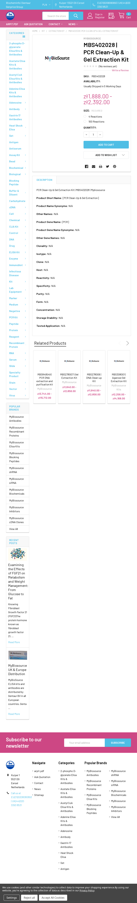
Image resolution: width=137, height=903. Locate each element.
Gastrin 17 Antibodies (15, 117)
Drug (12, 245)
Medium (13, 304)
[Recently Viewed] (113, 16)
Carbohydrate (17, 200)
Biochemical (16, 167)
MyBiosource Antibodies (16, 418)
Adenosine (15, 102)
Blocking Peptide (14, 182)
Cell (11, 213)
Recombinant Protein (16, 344)
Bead (12, 161)
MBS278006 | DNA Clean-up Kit (94, 378)
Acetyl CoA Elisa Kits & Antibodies (15, 78)
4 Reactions (95, 116)
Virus (12, 395)
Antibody (14, 109)
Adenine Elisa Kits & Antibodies (17, 92)
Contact (54, 24)
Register (100, 17)
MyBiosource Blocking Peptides (16, 457)
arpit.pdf (12, 24)
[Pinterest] (115, 166)
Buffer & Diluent (14, 192)
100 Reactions (96, 121)
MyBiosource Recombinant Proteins (16, 431)
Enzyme (13, 258)
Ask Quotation (33, 24)
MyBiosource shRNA (16, 469)
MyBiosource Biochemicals (16, 491)
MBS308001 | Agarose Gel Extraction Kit (119, 378)
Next (127, 343)
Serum (13, 359)
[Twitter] (108, 166)
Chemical (14, 220)
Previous (120, 343)
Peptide (14, 323)
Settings (12, 898)
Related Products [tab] (50, 342)
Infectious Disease (15, 273)
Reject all (29, 898)
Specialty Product (14, 374)
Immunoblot (16, 265)
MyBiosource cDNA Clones (16, 520)
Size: (93, 110)
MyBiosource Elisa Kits (16, 444)
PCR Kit (13, 317)
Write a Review (120, 70)
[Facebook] (87, 166)
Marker (13, 298)
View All (13, 528)
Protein (13, 330)
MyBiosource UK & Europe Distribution (17, 669)
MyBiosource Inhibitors (16, 509)
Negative (14, 310)
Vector (13, 388)
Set (11, 135)
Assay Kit (14, 154)
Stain (12, 382)
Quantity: (90, 127)
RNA (11, 353)
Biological (15, 174)
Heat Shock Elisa (16, 127)
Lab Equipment (15, 290)
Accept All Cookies (53, 898)
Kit (11, 281)
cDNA (12, 207)
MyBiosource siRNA (16, 480)
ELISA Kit (14, 252)
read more (14, 642)
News (71, 24)
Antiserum (15, 148)
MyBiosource (16, 500)
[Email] (94, 166)
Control (13, 232)
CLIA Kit (13, 226)
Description (44, 179)
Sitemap (39, 794)
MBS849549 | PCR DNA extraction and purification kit (44, 379)
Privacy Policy (87, 890)
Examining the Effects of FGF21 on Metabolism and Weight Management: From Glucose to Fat (18, 581)
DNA (11, 239)
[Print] (101, 166)
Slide (12, 365)
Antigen (13, 142)
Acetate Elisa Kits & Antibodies (17, 64)
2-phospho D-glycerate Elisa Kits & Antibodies (17, 49)
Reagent (14, 336)
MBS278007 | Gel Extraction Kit (69, 376)
